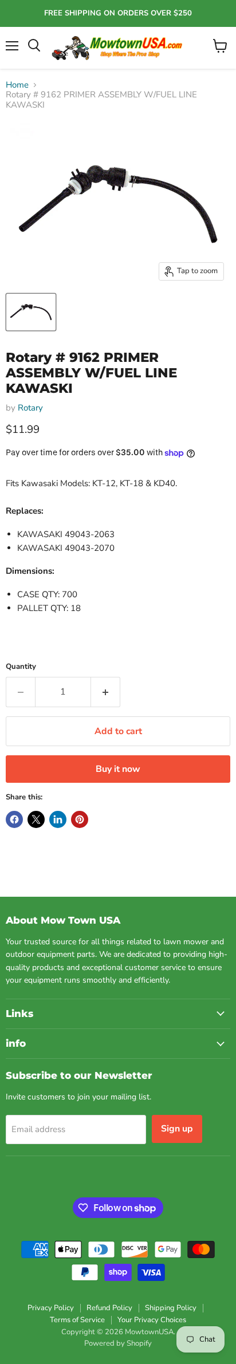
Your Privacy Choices (151, 1320)
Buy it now (118, 769)
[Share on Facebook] (14, 819)
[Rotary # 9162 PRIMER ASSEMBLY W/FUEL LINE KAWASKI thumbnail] (31, 312)
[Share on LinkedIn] (57, 819)
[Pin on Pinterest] (79, 819)
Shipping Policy (170, 1308)
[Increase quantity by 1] (105, 692)
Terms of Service (77, 1320)
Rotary (30, 407)
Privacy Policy (50, 1308)
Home (17, 85)
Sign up (177, 1128)
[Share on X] (36, 819)
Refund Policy (109, 1308)
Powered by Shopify (118, 1343)
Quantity (21, 667)
